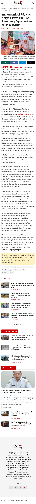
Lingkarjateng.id (10, 500)
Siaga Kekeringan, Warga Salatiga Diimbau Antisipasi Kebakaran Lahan (16, 391)
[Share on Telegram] (22, 62)
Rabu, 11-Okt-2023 (18, 29)
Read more (7, 407)
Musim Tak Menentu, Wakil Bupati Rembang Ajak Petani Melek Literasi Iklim (22, 285)
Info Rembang (6, 270)
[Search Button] (33, 3)
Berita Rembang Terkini (25, 267)
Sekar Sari (6, 29)
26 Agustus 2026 (16, 299)
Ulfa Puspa (6, 395)
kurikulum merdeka (24, 114)
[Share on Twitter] (31, 62)
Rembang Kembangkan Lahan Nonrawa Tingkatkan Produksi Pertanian (20, 295)
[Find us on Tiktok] (25, 487)
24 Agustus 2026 (16, 309)
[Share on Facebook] (14, 62)
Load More (18, 324)
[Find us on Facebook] (11, 487)
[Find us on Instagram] (16, 487)
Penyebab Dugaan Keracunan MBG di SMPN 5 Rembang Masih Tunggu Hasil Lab (22, 315)
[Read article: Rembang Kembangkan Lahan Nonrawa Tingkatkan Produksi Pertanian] (5, 295)
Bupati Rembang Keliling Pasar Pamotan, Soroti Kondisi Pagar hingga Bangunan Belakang (21, 305)
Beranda (3, 9)
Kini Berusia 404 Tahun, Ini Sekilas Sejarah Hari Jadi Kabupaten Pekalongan (22, 414)
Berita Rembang (11, 267)
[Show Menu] (2, 3)
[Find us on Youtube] (20, 487)
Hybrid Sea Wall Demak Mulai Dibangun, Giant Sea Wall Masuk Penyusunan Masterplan (21, 358)
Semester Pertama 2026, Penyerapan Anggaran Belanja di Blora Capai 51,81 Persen (22, 348)
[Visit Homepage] (18, 3)
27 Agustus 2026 (16, 289)
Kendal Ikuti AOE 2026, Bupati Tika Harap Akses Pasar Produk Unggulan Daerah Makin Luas (22, 337)
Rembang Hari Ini (12, 9)
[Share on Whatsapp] (5, 62)
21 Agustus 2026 (16, 320)
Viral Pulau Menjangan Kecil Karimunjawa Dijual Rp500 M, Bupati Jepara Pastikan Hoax (22, 424)
